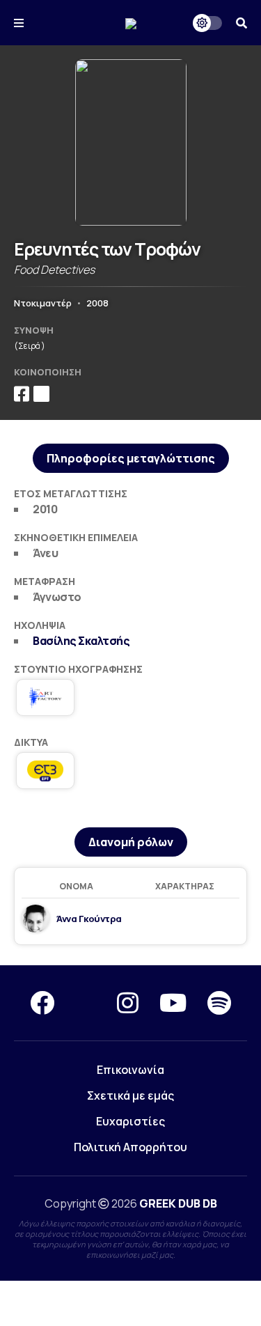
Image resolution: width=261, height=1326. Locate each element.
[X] (85, 1003)
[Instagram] (128, 1003)
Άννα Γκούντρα (89, 918)
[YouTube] (173, 1003)
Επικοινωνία (130, 1069)
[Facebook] (42, 1003)
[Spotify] (219, 1003)
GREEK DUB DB (178, 1203)
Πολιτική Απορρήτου (130, 1147)
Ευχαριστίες (130, 1121)
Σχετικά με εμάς (130, 1095)
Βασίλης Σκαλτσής (81, 640)
